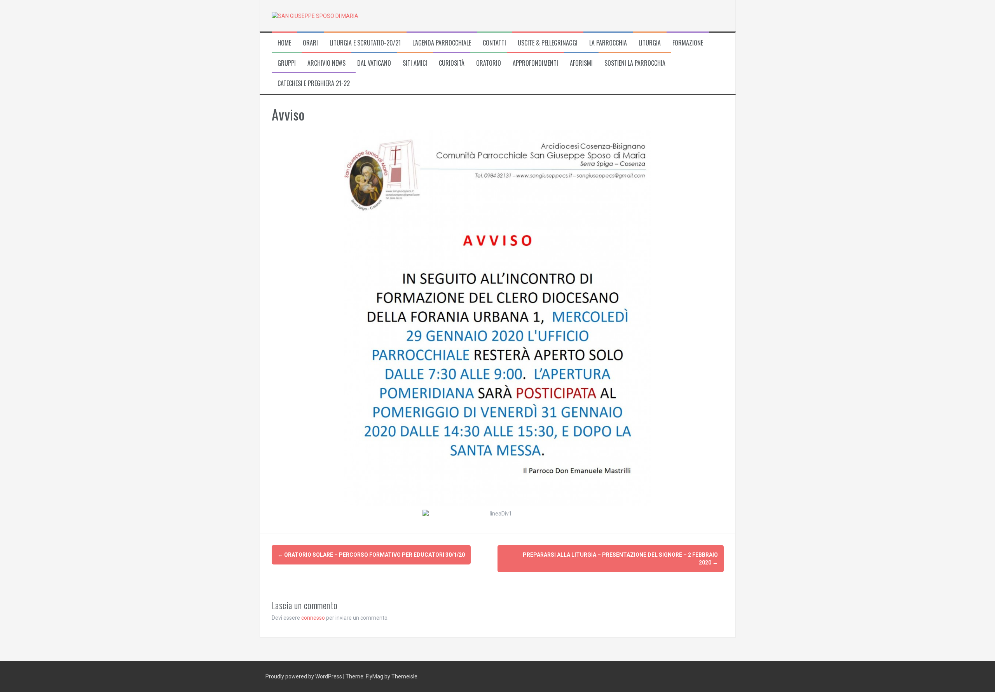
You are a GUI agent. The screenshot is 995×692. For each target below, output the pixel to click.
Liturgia (650, 42)
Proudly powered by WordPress (304, 676)
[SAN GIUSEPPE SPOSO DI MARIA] (315, 15)
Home (284, 42)
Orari (310, 42)
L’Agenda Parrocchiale (441, 42)
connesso (313, 618)
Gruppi (287, 63)
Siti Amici (415, 63)
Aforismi (581, 63)
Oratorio (488, 63)
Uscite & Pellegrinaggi (548, 42)
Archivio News (326, 63)
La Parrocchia (608, 42)
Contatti (494, 42)
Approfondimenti (535, 63)
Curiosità (451, 63)
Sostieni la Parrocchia (634, 63)
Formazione (687, 42)
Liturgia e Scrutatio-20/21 (365, 42)
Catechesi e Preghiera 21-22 (314, 83)
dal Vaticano (374, 63)
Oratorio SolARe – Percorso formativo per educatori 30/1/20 (371, 555)
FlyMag (374, 676)
